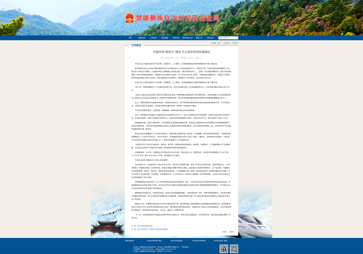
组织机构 (141, 38)
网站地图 (185, 247)
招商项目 (176, 38)
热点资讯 (235, 43)
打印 (224, 232)
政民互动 (210, 38)
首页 (130, 38)
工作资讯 (153, 38)
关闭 (231, 232)
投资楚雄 (164, 38)
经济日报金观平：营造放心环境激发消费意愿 (152, 229)
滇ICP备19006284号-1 (148, 249)
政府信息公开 (187, 38)
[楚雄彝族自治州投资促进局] (172, 13)
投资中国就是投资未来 (144, 226)
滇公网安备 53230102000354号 (167, 249)
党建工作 (199, 38)
